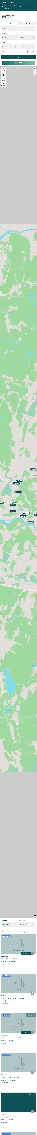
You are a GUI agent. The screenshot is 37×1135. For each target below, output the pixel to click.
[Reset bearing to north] (34, 73)
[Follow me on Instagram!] (6, 9)
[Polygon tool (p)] (3, 69)
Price (3, 33)
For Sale (9, 23)
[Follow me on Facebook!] (2, 9)
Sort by (4, 920)
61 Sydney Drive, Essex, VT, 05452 (10, 1117)
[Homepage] (8, 16)
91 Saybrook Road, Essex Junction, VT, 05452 (13, 998)
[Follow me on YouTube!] (9, 9)
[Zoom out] (34, 71)
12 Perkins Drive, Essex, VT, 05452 (10, 1077)
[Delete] (3, 84)
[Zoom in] (34, 68)
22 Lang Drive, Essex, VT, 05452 (9, 958)
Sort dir (22, 920)
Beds (3, 42)
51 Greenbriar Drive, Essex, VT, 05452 (11, 1038)
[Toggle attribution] (35, 916)
